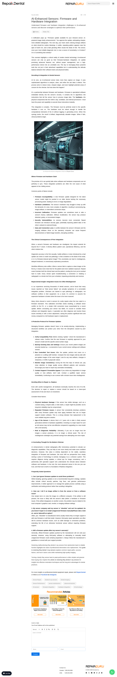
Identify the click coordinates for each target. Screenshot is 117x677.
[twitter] (83, 15)
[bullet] (54, 629)
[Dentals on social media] (86, 673)
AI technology (78, 587)
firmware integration (48, 587)
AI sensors (36, 587)
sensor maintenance (54, 583)
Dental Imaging (65, 579)
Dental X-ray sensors (51, 579)
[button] (36, 629)
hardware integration (64, 587)
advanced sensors (69, 583)
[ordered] (52, 629)
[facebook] (85, 15)
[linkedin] (81, 15)
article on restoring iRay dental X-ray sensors (64, 560)
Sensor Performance (39, 583)
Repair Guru (70, 171)
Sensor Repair (37, 579)
